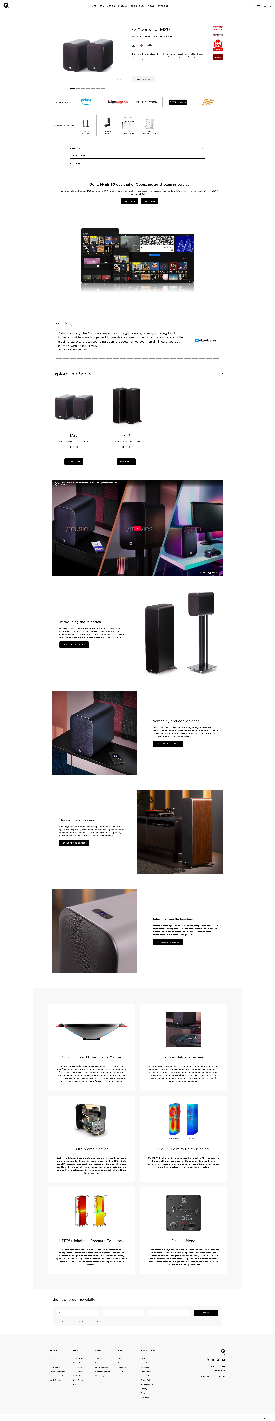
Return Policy (146, 1371)
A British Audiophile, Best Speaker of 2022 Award (77, 349)
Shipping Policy (147, 1384)
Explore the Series (74, 645)
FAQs (143, 1358)
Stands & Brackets (56, 1376)
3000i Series (77, 1371)
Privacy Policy (146, 1380)
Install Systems (55, 1380)
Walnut (77, 447)
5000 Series (77, 1367)
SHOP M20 (129, 201)
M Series (76, 1384)
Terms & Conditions (148, 1376)
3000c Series (78, 1358)
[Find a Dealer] (265, 6)
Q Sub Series (78, 1380)
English (266, 1419)
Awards (121, 1363)
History (121, 1358)
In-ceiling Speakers (102, 1363)
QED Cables (138, 6)
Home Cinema (55, 1367)
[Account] (252, 6)
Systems (98, 1358)
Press (143, 1393)
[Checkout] (258, 6)
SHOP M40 (149, 201)
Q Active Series (78, 1376)
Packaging (145, 1397)
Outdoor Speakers (102, 1376)
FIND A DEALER (144, 79)
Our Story (122, 1371)
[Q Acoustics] (6, 6)
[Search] (271, 6)
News (151, 6)
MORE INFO (74, 462)
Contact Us (145, 1367)
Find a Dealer (146, 1363)
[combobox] (268, 1419)
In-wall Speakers (101, 1367)
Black (123, 447)
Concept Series (78, 1363)
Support (163, 6)
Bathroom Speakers (102, 1371)
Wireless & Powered (57, 1371)
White (74, 447)
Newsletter (122, 1367)
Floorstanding (55, 1363)
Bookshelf (53, 1358)
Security (144, 1389)
